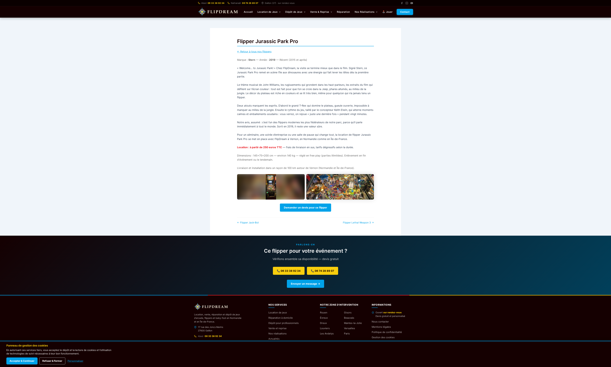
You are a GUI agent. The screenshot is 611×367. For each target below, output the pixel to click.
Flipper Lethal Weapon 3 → (358, 222)
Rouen (323, 312)
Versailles (349, 328)
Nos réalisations (277, 333)
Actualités (274, 338)
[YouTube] (411, 3)
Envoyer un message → (305, 283)
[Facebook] (401, 3)
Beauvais (349, 317)
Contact (405, 11)
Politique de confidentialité (387, 332)
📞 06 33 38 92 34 (289, 270)
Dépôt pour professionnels (283, 323)
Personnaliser (75, 360)
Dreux (323, 323)
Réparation (343, 11)
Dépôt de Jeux (293, 11)
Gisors (347, 312)
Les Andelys (327, 333)
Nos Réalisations (364, 11)
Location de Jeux (267, 11)
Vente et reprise (277, 328)
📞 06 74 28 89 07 (322, 270)
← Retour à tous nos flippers (254, 51)
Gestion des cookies (383, 337)
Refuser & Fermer (52, 360)
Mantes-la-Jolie (353, 323)
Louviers (325, 328)
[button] (279, 12)
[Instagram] (406, 3)
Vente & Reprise (319, 11)
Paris (347, 333)
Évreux (324, 317)
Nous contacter (380, 321)
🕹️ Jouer (387, 11)
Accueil (248, 11)
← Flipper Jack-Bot (248, 222)
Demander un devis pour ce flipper (305, 207)
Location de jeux (277, 312)
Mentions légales (381, 326)
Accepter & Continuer (22, 360)
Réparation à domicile (280, 317)
